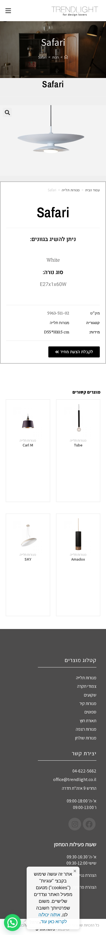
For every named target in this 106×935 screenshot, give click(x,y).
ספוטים (90, 712)
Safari (42, 57)
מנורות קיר (87, 703)
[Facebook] (89, 824)
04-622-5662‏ (84, 771)
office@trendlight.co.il (74, 779)
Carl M (28, 445)
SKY (28, 559)
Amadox (78, 559)
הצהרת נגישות (84, 875)
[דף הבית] (66, 57)
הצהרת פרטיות (84, 887)
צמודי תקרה (86, 686)
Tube (78, 445)
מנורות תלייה (71, 190)
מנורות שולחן (85, 738)
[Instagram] (74, 824)
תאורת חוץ (88, 721)
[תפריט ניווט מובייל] (8, 10)
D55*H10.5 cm (56, 332)
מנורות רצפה (86, 729)
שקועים (90, 695)
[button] (7, 112)
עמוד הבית (92, 190)
